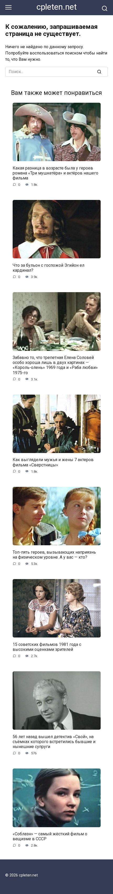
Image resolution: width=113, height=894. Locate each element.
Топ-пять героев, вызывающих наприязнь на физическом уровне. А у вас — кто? (54, 554)
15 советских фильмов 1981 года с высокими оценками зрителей (47, 647)
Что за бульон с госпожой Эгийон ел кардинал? (48, 267)
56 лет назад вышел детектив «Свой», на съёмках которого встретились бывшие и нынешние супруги (54, 741)
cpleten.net (57, 7)
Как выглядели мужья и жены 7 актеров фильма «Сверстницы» (53, 462)
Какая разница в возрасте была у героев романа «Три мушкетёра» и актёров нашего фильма (55, 172)
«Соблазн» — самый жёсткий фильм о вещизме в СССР (50, 836)
